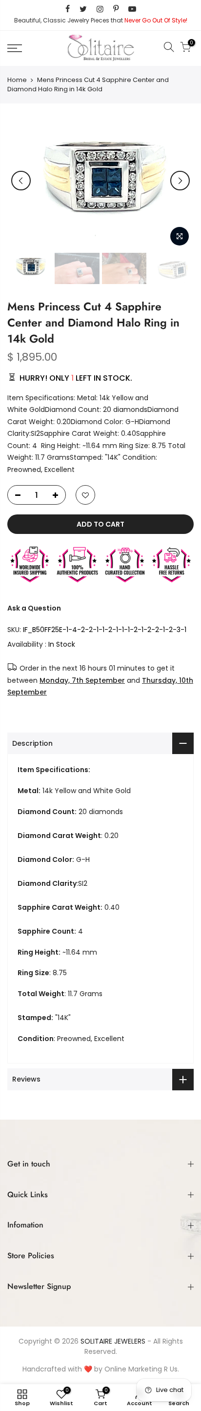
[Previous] (21, 180)
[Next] (180, 180)
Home (17, 80)
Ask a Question (34, 608)
